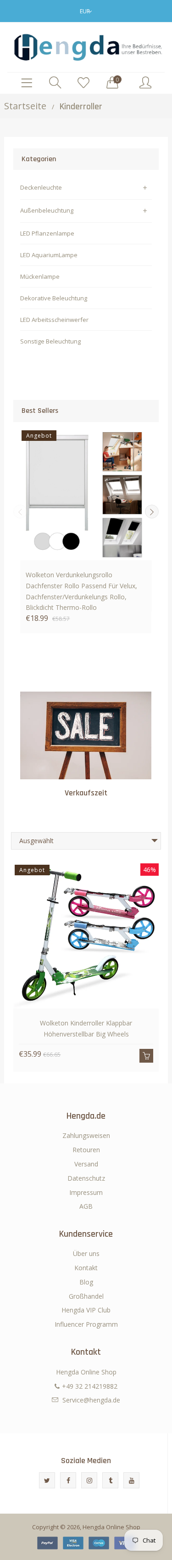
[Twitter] (47, 1480)
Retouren (86, 1149)
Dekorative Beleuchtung (53, 298)
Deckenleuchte (41, 187)
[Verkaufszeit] (85, 735)
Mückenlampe (40, 276)
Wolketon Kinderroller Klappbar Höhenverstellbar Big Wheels (86, 1028)
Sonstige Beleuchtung (50, 341)
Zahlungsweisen (86, 1135)
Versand (86, 1164)
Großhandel (86, 1296)
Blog (86, 1282)
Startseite (25, 106)
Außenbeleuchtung (46, 210)
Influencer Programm (86, 1324)
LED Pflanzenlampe (47, 233)
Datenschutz (86, 1178)
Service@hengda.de (91, 1400)
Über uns (86, 1253)
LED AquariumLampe (49, 255)
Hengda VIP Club (86, 1310)
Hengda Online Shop (111, 1527)
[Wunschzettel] (83, 83)
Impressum (86, 1192)
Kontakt (86, 1267)
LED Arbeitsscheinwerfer (54, 319)
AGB (86, 1206)
